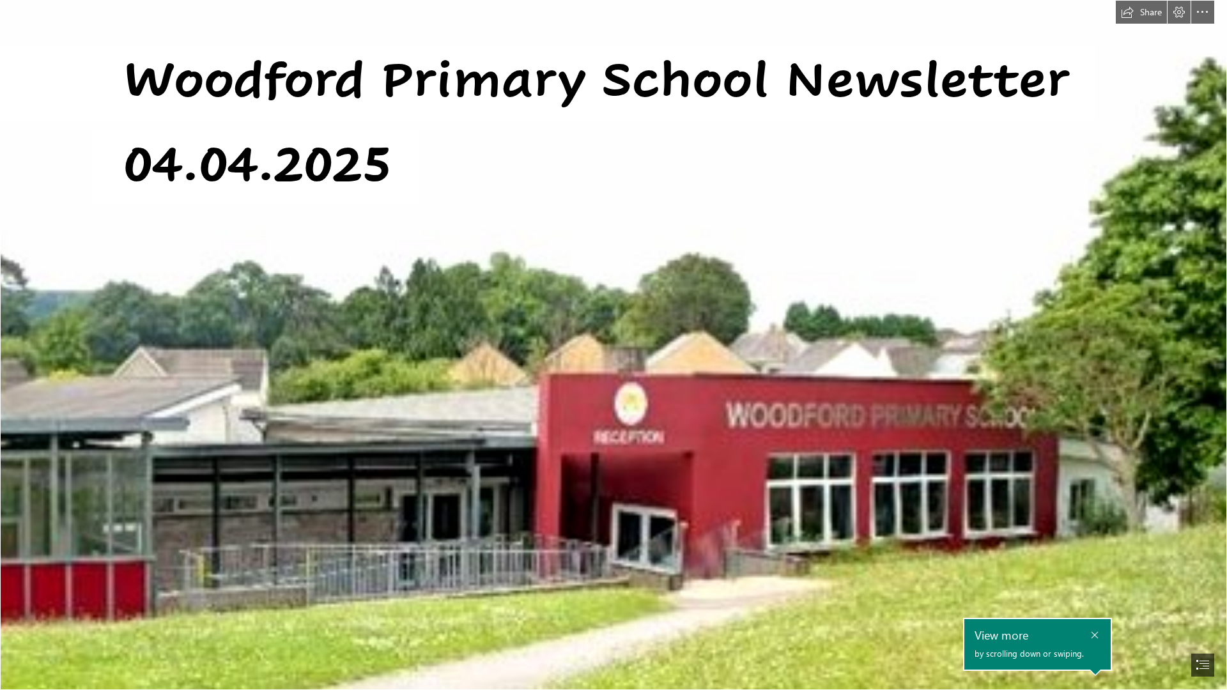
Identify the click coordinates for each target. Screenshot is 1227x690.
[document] (613, 345)
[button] (1141, 12)
